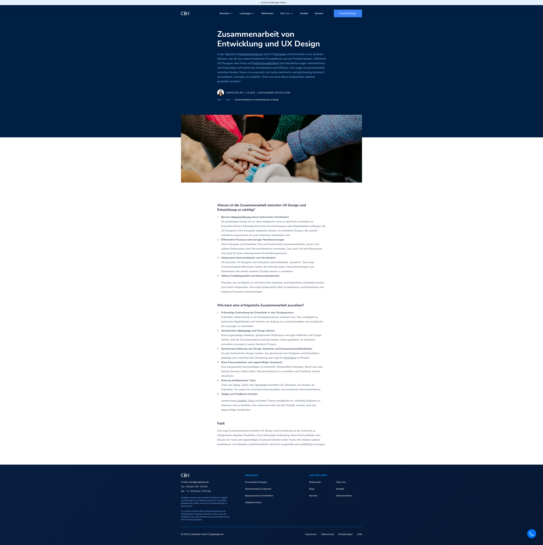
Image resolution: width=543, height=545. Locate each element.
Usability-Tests (245, 400)
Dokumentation (344, 495)
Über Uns (285, 13)
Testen (225, 394)
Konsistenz (290, 357)
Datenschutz (327, 534)
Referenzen (267, 13)
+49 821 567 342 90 (196, 486)
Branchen (225, 13)
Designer (280, 54)
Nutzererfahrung (241, 217)
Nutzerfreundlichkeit (266, 63)
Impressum (311, 534)
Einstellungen (345, 534)
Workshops (244, 330)
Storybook (261, 385)
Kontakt (304, 13)
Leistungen (245, 13)
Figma (236, 385)
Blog (228, 99)
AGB (359, 534)
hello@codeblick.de (199, 482)
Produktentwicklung (250, 54)
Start (219, 99)
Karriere (319, 13)
